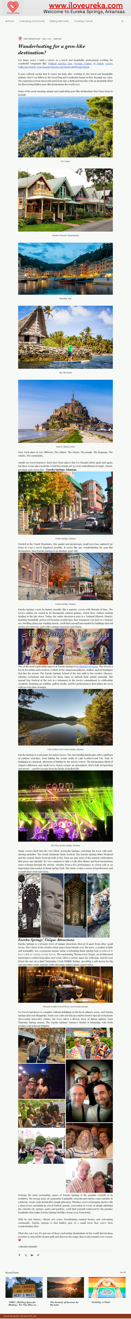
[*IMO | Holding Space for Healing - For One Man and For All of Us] (24, 1287)
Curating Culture (83, 21)
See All (123, 1272)
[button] (122, 21)
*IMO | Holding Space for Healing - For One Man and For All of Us (23, 1303)
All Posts (9, 21)
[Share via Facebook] (19, 1255)
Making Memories (59, 21)
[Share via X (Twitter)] (25, 1255)
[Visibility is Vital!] (107, 1287)
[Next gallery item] (109, 905)
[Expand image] (29, 905)
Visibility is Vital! (101, 1302)
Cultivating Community (32, 21)
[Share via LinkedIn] (32, 1255)
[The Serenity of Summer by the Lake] (65, 1287)
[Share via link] (38, 1255)
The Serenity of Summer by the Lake (64, 1303)
